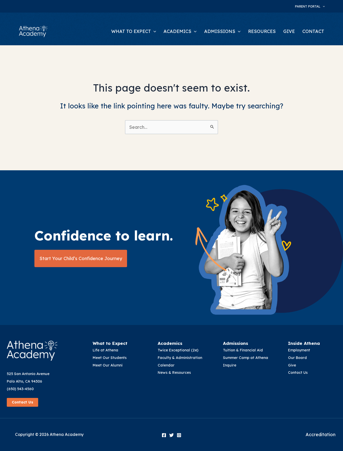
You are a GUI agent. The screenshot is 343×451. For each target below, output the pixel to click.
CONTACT (313, 31)
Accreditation (320, 434)
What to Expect (110, 343)
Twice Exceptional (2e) (178, 350)
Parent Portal (307, 6)
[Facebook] (164, 435)
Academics (170, 343)
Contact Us (22, 402)
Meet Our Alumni (108, 365)
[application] (322, 6)
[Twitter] (171, 435)
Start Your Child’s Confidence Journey (80, 258)
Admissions (235, 343)
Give (292, 365)
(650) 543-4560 (20, 389)
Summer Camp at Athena (245, 357)
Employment (299, 350)
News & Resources (174, 372)
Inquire (229, 365)
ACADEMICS (177, 31)
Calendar (166, 365)
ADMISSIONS (219, 31)
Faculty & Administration (180, 357)
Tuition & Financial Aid (243, 350)
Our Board (297, 357)
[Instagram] (179, 435)
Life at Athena (105, 350)
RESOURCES (262, 31)
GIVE (289, 31)
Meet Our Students (110, 357)
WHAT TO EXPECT (131, 31)
